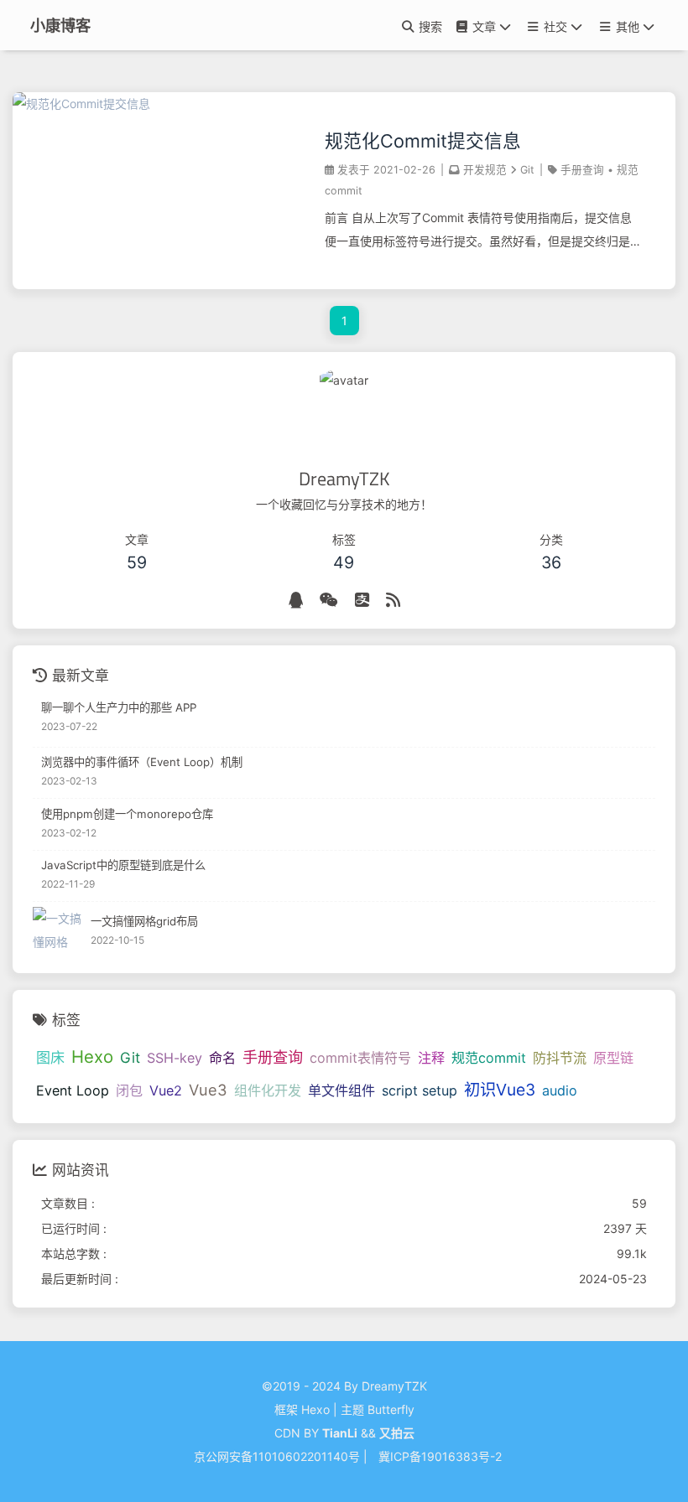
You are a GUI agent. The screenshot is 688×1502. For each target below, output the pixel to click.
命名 (222, 1057)
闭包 (129, 1090)
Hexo (92, 1056)
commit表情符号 (360, 1057)
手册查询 (582, 169)
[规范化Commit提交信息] (81, 103)
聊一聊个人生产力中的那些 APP (118, 707)
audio (559, 1090)
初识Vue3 (499, 1090)
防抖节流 (559, 1057)
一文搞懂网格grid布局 (144, 921)
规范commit (488, 1057)
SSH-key (174, 1057)
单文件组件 (341, 1090)
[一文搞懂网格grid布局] (57, 931)
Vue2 (165, 1090)
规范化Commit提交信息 (423, 141)
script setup (419, 1090)
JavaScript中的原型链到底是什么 (123, 865)
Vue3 (208, 1089)
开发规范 (485, 169)
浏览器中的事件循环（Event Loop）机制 (141, 762)
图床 (50, 1057)
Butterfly (390, 1409)
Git (527, 169)
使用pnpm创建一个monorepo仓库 (127, 814)
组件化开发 (267, 1090)
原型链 (613, 1057)
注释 (431, 1057)
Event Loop (72, 1090)
